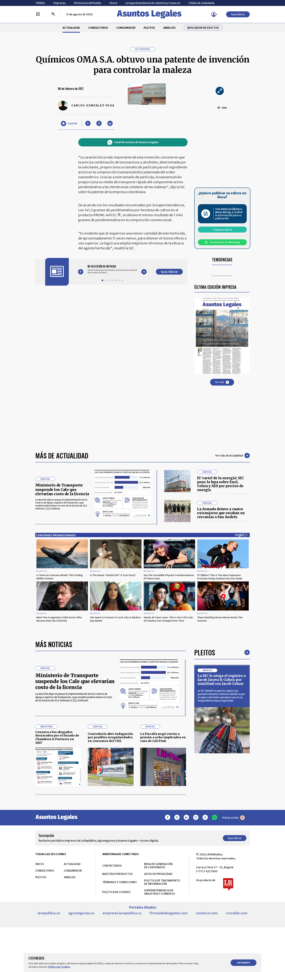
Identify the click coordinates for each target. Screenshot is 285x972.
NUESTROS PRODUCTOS (117, 874)
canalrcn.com (207, 913)
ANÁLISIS (169, 27)
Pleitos (204, 652)
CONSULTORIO (98, 27)
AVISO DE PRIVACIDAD (158, 874)
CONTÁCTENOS (112, 865)
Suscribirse (238, 14)
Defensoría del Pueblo (87, 3)
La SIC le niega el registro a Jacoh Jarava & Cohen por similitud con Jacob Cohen (222, 680)
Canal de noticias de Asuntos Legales (136, 142)
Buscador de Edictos (203, 27)
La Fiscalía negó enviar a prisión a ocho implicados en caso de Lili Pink (163, 737)
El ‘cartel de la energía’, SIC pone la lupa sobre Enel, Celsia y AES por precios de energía (220, 484)
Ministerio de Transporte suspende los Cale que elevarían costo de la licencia (62, 489)
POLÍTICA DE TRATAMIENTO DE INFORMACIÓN (162, 882)
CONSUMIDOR (125, 27)
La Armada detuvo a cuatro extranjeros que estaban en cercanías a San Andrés (221, 513)
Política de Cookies (59, 966)
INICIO (39, 864)
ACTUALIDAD (71, 27)
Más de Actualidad (61, 455)
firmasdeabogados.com (169, 913)
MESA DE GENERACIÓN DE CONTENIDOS (158, 865)
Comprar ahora (222, 229)
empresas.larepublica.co (122, 913)
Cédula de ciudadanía (201, 3)
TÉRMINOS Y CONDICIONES (119, 882)
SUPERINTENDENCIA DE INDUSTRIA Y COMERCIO (159, 892)
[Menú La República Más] (38, 14)
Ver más (219, 382)
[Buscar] (53, 14)
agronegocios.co (81, 913)
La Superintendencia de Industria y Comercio (153, 3)
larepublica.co (49, 913)
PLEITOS (149, 27)
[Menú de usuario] (213, 14)
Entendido (243, 962)
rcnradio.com (236, 913)
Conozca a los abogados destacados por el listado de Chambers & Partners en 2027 (57, 737)
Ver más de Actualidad (229, 455)
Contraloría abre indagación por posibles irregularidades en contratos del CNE (110, 737)
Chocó (113, 3)
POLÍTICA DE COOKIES (116, 892)
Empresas (59, 3)
